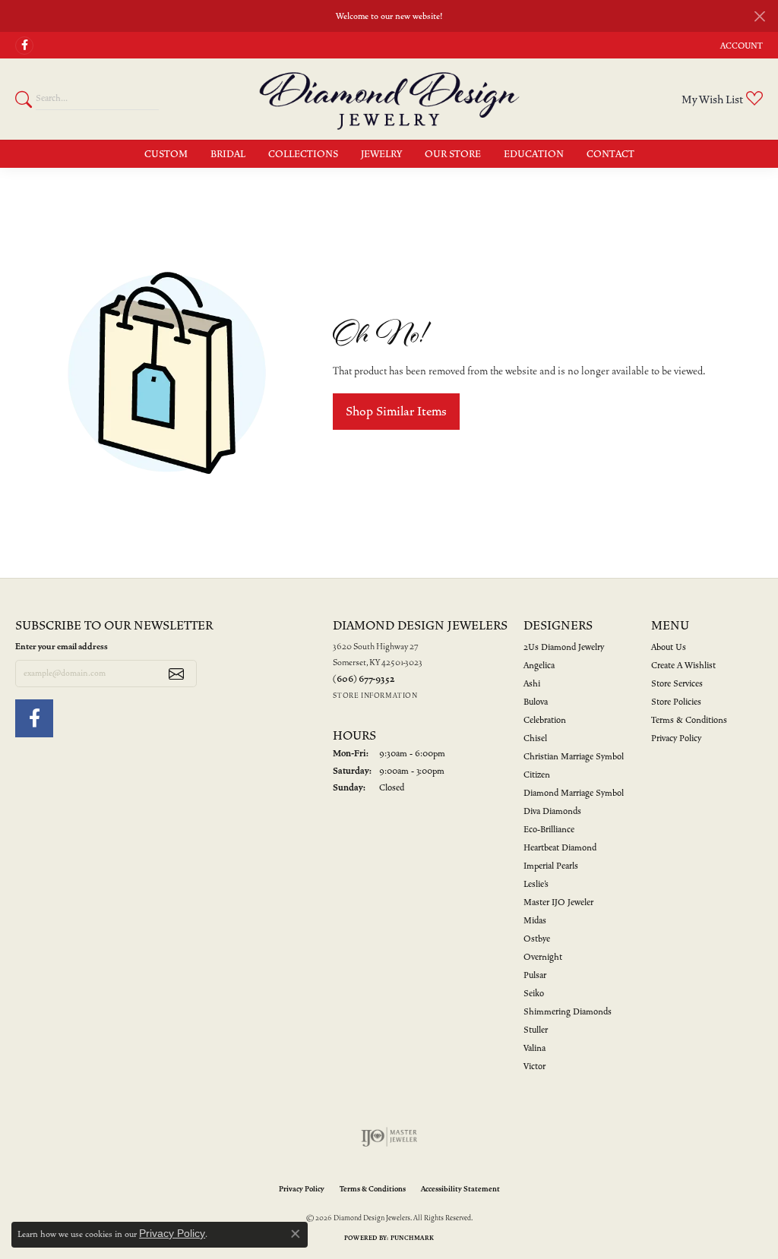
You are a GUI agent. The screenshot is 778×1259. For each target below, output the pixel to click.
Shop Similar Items (396, 411)
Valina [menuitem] (534, 1048)
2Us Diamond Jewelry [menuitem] (563, 647)
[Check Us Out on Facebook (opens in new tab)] (24, 45)
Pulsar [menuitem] (534, 975)
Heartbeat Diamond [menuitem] (559, 848)
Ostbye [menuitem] (536, 939)
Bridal (227, 154)
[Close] (759, 16)
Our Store (453, 154)
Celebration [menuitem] (544, 720)
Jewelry (381, 154)
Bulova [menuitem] (535, 702)
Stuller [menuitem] (535, 1030)
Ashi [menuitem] (531, 683)
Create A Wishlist (683, 665)
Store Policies (676, 702)
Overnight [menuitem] (542, 957)
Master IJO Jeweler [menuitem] (558, 902)
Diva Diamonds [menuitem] (552, 811)
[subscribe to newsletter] (176, 673)
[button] (740, 45)
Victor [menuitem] (534, 1066)
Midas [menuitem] (534, 920)
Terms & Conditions (689, 720)
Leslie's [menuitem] (536, 884)
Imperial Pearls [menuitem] (550, 866)
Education (534, 154)
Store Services (677, 683)
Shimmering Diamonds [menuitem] (567, 1012)
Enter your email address (61, 647)
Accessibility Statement (460, 1189)
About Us (668, 647)
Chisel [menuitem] (535, 738)
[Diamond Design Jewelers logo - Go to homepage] (389, 98)
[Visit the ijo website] (389, 1137)
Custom (166, 154)
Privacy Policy (676, 738)
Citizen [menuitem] (536, 775)
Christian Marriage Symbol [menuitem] (573, 756)
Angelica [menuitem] (539, 665)
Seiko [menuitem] (533, 993)
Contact (610, 154)
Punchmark (412, 1238)
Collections (303, 154)
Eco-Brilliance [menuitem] (548, 829)
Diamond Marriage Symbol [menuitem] (573, 793)
